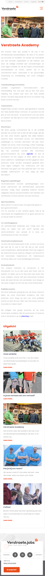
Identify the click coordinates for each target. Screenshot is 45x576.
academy (18, 2)
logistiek (34, 2)
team (10, 2)
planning (25, 316)
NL (39, 2)
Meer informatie (10, 563)
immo (26, 2)
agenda (30, 154)
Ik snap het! (12, 570)
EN (42, 2)
